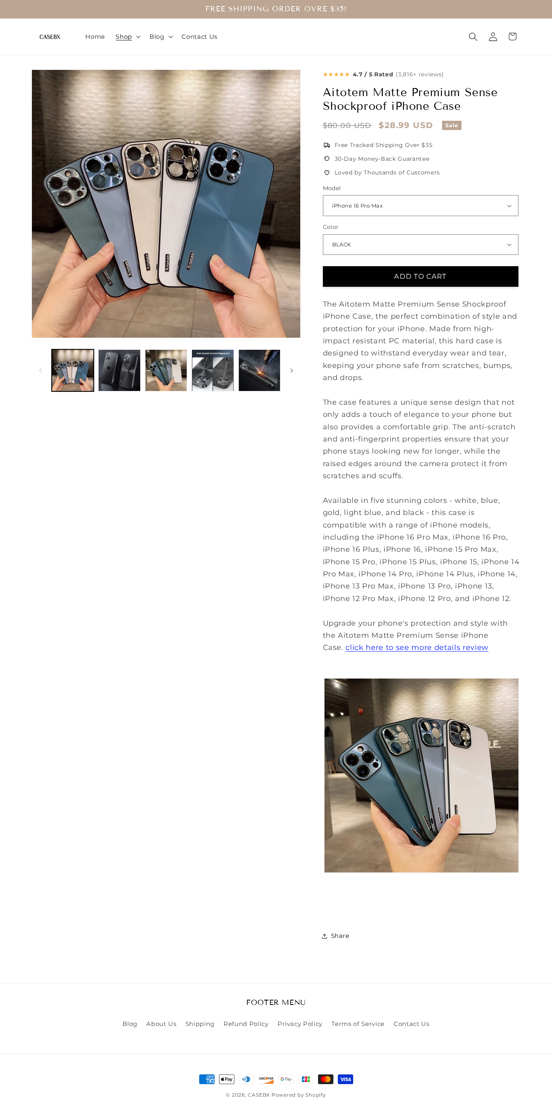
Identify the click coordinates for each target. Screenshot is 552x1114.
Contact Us (412, 1024)
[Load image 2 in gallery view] (119, 370)
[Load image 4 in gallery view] (213, 370)
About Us (161, 1024)
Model (332, 188)
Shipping (200, 1024)
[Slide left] (40, 370)
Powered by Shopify (299, 1095)
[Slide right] (292, 370)
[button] (127, 36)
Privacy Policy (300, 1024)
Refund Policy (246, 1024)
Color (331, 227)
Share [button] (340, 936)
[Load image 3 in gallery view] (166, 370)
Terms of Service (358, 1024)
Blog (129, 1024)
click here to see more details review (417, 647)
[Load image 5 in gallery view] (259, 370)
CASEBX (259, 1095)
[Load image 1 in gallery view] (73, 370)
